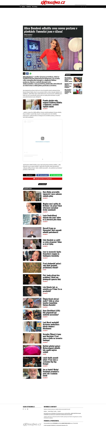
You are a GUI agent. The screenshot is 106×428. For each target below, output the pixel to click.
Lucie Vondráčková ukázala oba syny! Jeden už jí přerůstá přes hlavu (52, 217)
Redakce (45, 411)
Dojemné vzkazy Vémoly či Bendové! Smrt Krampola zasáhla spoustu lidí (68, 87)
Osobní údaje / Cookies (52, 411)
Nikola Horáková (28, 34)
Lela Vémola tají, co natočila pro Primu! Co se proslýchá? (52, 289)
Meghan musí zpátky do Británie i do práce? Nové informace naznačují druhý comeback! (52, 206)
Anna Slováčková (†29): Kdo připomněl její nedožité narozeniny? (51, 312)
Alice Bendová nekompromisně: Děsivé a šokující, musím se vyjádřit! (68, 80)
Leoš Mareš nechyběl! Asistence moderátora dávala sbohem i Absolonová (51, 325)
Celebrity (28, 6)
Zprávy (23, 6)
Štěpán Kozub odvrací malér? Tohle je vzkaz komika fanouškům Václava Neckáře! (51, 301)
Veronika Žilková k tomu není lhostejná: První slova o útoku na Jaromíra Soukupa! (52, 337)
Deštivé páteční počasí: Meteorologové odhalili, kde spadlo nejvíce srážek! (51, 349)
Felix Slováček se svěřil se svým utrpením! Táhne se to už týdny (52, 242)
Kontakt (59, 411)
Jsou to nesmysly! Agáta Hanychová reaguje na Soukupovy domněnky (52, 253)
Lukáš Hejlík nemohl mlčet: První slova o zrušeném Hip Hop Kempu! (50, 360)
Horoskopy (34, 6)
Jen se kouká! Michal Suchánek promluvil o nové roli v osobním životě (51, 372)
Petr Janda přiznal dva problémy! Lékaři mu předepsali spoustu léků (52, 277)
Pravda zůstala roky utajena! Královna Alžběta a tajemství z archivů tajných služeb (52, 103)
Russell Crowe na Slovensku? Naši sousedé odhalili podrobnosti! (52, 230)
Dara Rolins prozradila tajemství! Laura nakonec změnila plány (52, 194)
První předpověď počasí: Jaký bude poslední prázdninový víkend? (52, 265)
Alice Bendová (28, 77)
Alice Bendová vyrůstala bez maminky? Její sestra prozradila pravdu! (68, 93)
